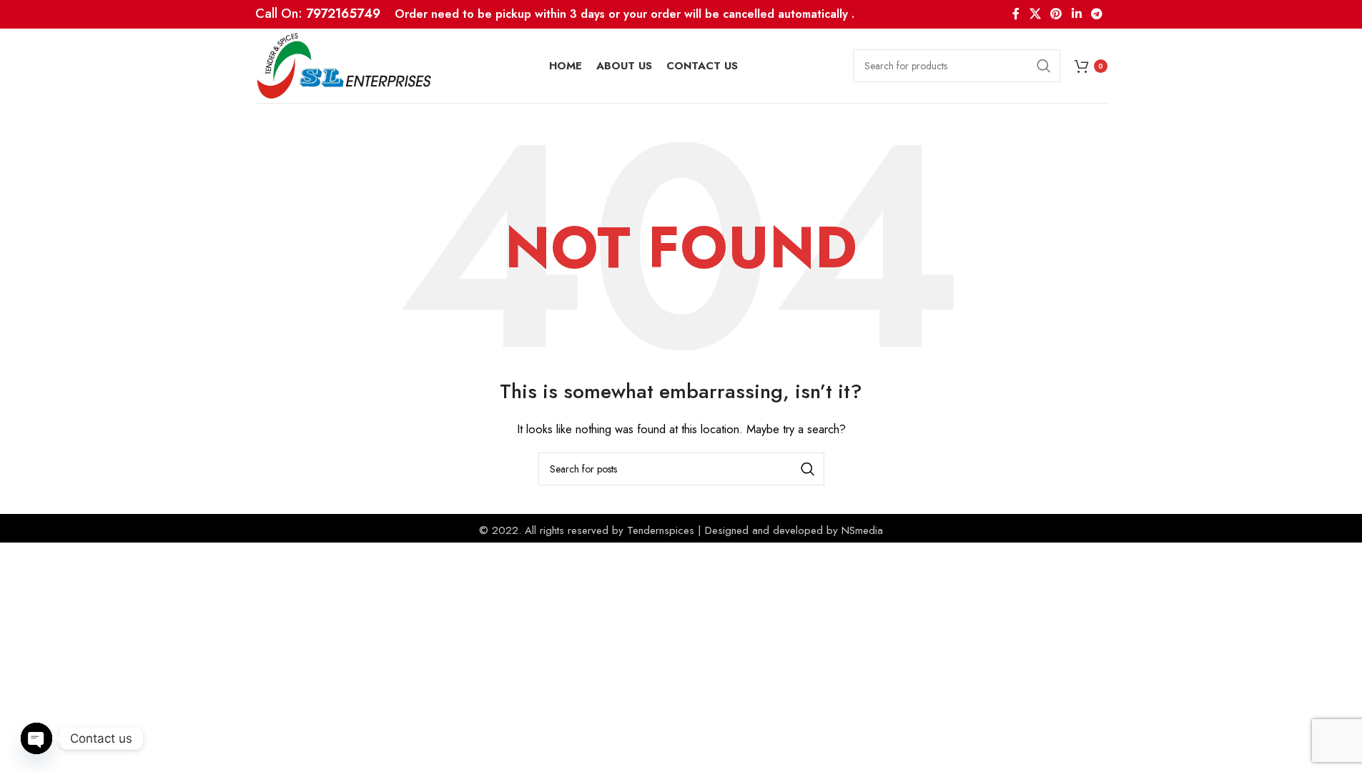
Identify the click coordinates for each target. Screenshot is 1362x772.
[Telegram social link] (1096, 14)
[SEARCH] (1043, 65)
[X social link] (1035, 14)
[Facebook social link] (1016, 14)
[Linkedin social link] (1076, 14)
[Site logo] (344, 64)
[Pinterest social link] (1056, 14)
